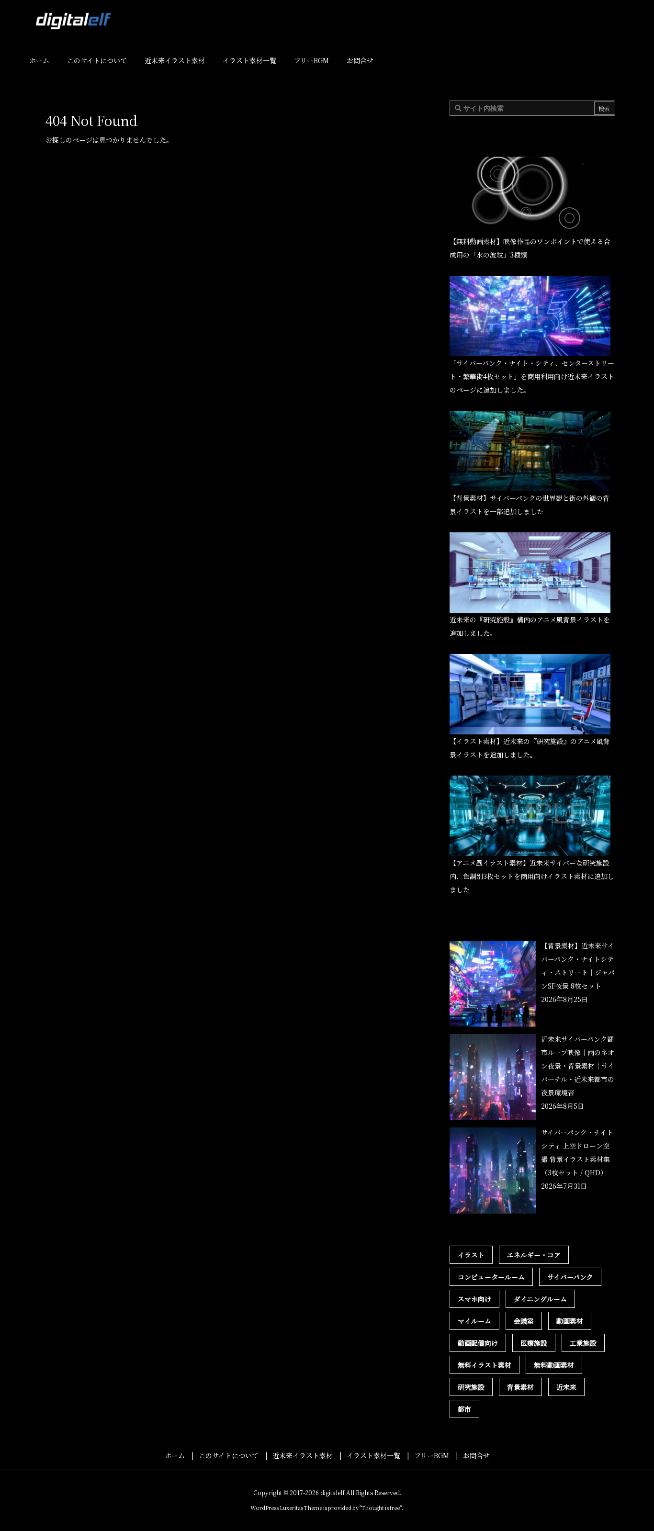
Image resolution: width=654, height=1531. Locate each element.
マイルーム (474, 1321)
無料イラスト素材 (484, 1365)
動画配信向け (478, 1343)
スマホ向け (474, 1299)
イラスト (471, 1255)
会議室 (524, 1321)
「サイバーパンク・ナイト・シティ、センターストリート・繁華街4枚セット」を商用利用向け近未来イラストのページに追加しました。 (532, 376)
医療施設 (533, 1343)
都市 (464, 1409)
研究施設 (471, 1387)
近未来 (566, 1387)
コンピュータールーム (491, 1277)
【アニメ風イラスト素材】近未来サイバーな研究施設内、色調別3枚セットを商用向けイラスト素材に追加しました (532, 876)
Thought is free (380, 1507)
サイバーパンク (570, 1277)
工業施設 (583, 1343)
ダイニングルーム (540, 1299)
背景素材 (520, 1387)
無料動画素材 (554, 1365)
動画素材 (569, 1321)
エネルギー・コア (534, 1255)
